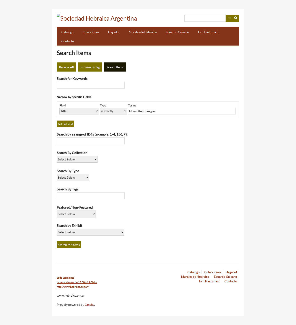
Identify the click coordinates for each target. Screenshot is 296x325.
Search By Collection (72, 152)
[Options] (229, 18)
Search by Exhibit (69, 225)
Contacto (67, 41)
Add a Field (65, 124)
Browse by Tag (90, 67)
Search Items (115, 67)
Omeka (89, 304)
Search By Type (68, 171)
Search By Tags (67, 189)
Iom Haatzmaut (208, 32)
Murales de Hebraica (143, 32)
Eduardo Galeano (177, 32)
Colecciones (91, 32)
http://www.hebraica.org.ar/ (73, 286)
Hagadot (114, 32)
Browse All (66, 67)
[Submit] (236, 18)
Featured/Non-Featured (75, 207)
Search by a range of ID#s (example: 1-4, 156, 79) (92, 134)
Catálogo (67, 32)
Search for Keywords (72, 78)
